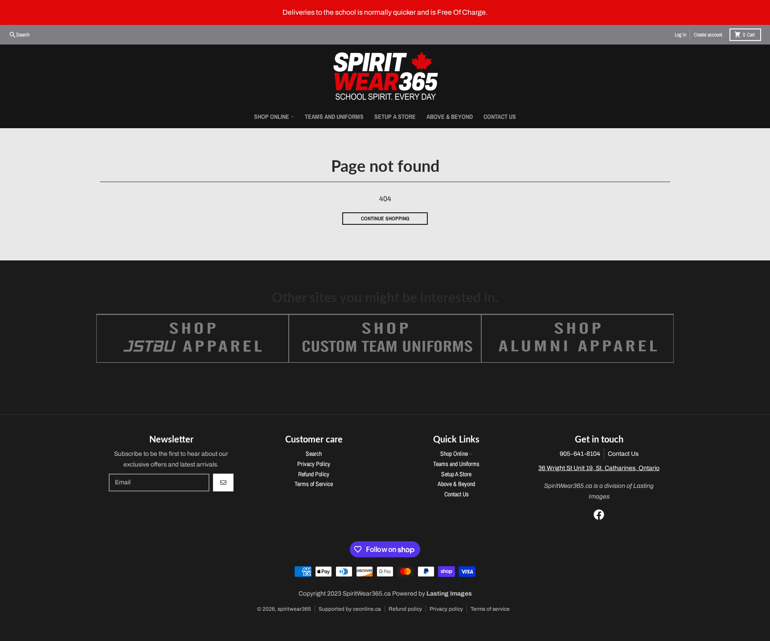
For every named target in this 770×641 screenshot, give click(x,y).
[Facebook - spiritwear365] (599, 514)
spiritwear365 (294, 609)
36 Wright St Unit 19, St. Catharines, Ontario (598, 468)
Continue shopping (385, 218)
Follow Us (385, 379)
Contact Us (623, 453)
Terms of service (490, 609)
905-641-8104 (580, 453)
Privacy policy (446, 609)
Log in (680, 34)
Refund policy (405, 609)
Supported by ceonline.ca (350, 609)
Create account (708, 34)
